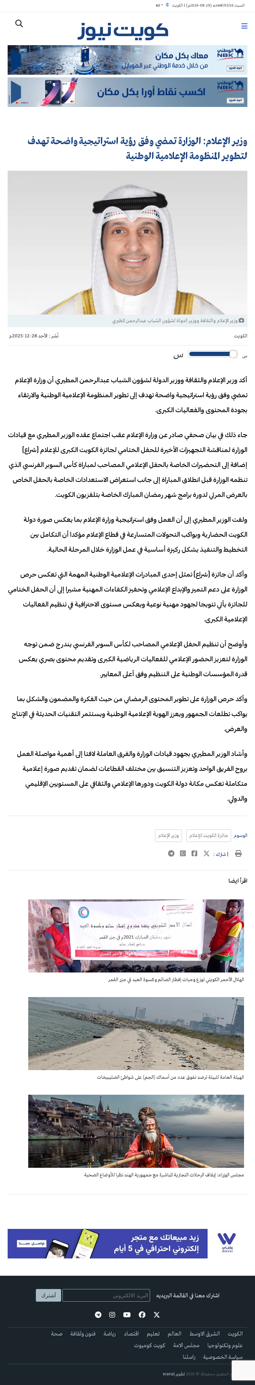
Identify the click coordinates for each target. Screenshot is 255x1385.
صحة (56, 1334)
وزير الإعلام (168, 835)
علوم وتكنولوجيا (225, 1345)
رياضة (110, 1334)
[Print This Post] (238, 854)
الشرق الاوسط (204, 1334)
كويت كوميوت (149, 1345)
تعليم (153, 1334)
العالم (174, 1334)
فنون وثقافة (83, 1334)
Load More (127, 1205)
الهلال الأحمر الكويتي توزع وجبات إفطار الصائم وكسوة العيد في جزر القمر (176, 979)
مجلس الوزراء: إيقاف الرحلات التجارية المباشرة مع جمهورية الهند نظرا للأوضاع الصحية (164, 1175)
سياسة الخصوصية (223, 1357)
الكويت (240, 336)
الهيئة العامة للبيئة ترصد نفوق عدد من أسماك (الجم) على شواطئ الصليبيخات (170, 1077)
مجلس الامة (186, 1345)
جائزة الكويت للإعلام (208, 835)
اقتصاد (131, 1334)
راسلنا (189, 1357)
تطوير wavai (174, 1374)
